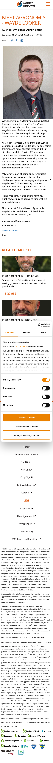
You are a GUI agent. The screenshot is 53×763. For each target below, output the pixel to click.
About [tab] (43, 332)
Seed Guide (26, 462)
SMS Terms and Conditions (26, 539)
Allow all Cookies (26, 417)
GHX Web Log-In (25, 484)
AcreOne (25, 469)
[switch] (46, 388)
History (26, 446)
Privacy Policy (25, 523)
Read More (10, 293)
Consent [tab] (9, 332)
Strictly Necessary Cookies (26, 435)
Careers (25, 492)
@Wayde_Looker (10, 230)
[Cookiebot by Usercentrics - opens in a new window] (38, 325)
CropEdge (26, 477)
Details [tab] (26, 332)
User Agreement (25, 516)
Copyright (25, 508)
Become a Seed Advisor (26, 454)
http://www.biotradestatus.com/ (13, 722)
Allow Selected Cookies (26, 426)
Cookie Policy (21, 347)
